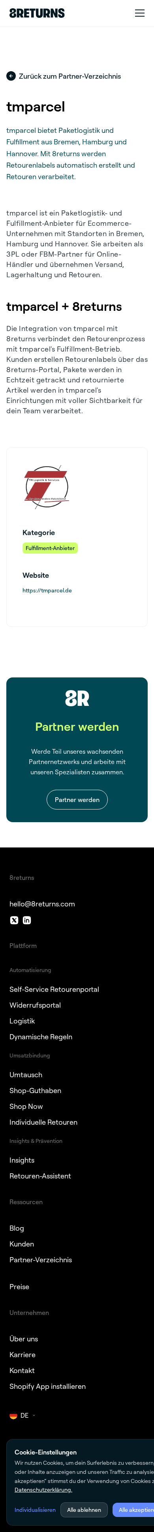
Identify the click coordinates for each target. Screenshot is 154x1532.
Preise (19, 1286)
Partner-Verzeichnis (40, 1259)
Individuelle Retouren (43, 1122)
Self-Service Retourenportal (54, 989)
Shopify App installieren (47, 1386)
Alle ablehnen (84, 1509)
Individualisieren (35, 1509)
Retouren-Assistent (40, 1175)
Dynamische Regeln (40, 1036)
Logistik (22, 1020)
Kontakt (22, 1370)
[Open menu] (140, 13)
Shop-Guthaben (35, 1090)
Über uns (23, 1338)
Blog (16, 1228)
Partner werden (77, 800)
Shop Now (26, 1106)
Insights (21, 1160)
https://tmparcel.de (47, 590)
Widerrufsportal (35, 1005)
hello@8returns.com (42, 903)
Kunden (21, 1243)
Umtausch (25, 1074)
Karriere (22, 1354)
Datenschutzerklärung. (43, 1489)
